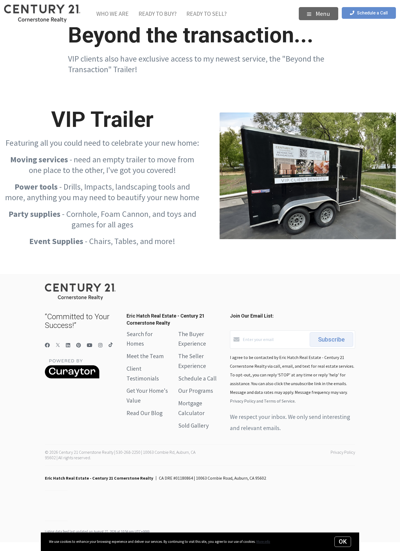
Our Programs (195, 390)
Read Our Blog (144, 413)
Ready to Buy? (158, 13)
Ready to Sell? (206, 13)
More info (263, 541)
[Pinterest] (78, 345)
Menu (322, 13)
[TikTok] (111, 345)
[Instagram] (100, 345)
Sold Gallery (193, 425)
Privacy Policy (343, 452)
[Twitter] (58, 345)
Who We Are (112, 13)
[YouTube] (89, 345)
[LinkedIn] (68, 345)
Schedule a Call (197, 378)
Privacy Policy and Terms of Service (262, 401)
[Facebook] (47, 345)
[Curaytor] (72, 377)
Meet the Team (145, 356)
